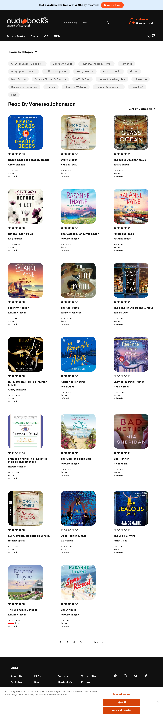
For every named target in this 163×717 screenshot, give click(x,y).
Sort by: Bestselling (140, 109)
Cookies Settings (121, 694)
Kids (13, 95)
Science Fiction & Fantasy (50, 79)
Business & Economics (24, 87)
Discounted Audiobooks (28, 64)
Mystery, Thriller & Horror (96, 64)
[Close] (157, 701)
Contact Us (65, 682)
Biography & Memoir (23, 71)
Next (96, 642)
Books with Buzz (62, 64)
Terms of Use (89, 676)
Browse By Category (21, 52)
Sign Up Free (112, 5)
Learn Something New (112, 79)
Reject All (121, 702)
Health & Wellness (75, 87)
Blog (37, 682)
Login (151, 23)
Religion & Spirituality (109, 87)
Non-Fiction (18, 79)
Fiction (134, 71)
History (51, 87)
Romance (126, 64)
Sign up (141, 23)
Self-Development (56, 71)
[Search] (107, 22)
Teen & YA (137, 87)
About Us (16, 676)
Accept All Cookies (121, 710)
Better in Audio (111, 71)
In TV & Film (82, 79)
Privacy (85, 682)
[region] (81, 702)
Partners (63, 676)
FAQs (37, 676)
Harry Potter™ (84, 71)
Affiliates (16, 682)
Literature (141, 79)
